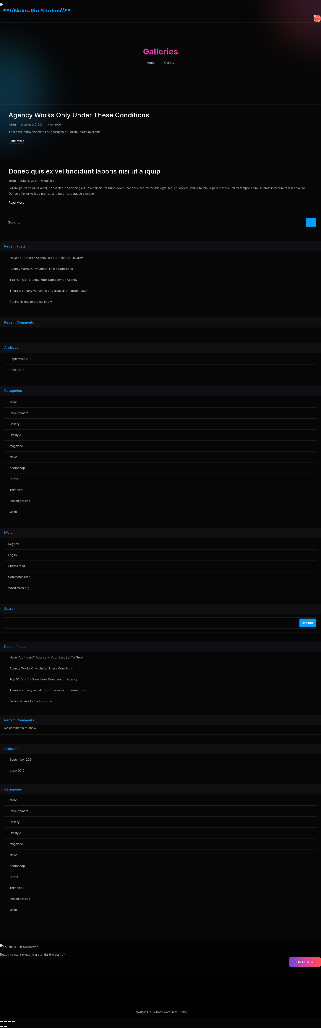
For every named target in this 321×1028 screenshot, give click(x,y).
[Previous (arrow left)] (1, 1026)
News (13, 457)
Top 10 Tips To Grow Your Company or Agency (43, 280)
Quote (13, 479)
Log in (12, 555)
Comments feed (19, 577)
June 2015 (16, 370)
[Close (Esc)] (13, 1021)
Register (14, 544)
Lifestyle (15, 435)
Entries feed (16, 566)
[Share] (9, 1021)
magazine (16, 446)
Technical (16, 490)
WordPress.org (18, 588)
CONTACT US (304, 962)
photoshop (17, 468)
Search (307, 622)
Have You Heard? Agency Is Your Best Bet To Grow (46, 258)
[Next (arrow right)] (5, 1026)
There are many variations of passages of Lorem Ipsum (48, 291)
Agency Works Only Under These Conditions (79, 115)
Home (151, 63)
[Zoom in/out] (1, 1021)
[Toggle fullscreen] (5, 1021)
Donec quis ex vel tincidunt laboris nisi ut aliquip (84, 171)
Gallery (14, 424)
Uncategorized (19, 501)
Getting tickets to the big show (30, 301)
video (13, 512)
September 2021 (21, 359)
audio (13, 402)
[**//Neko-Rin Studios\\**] (160, 7)
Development (18, 413)
